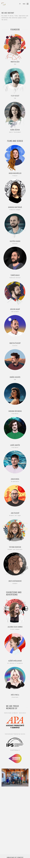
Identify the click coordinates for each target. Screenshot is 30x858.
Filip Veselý (15, 96)
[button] (25, 4)
